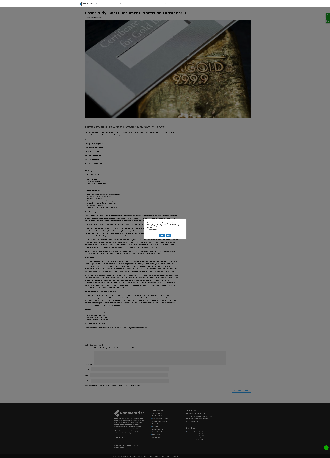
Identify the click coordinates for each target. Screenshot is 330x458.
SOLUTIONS (105, 4)
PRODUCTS (115, 4)
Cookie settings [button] (152, 229)
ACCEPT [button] (162, 235)
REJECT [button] (168, 235)
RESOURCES (160, 4)
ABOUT (151, 4)
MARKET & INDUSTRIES (139, 4)
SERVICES (126, 4)
